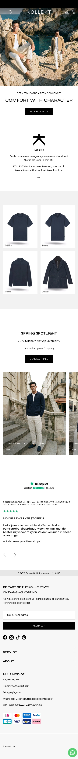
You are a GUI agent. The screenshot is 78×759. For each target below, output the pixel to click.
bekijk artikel (39, 359)
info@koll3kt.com (19, 686)
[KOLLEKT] (39, 12)
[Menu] (4, 12)
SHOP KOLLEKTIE (39, 111)
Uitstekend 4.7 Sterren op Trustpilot (39, 3)
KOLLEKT (12, 746)
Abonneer (39, 626)
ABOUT (39, 178)
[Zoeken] (12, 12)
